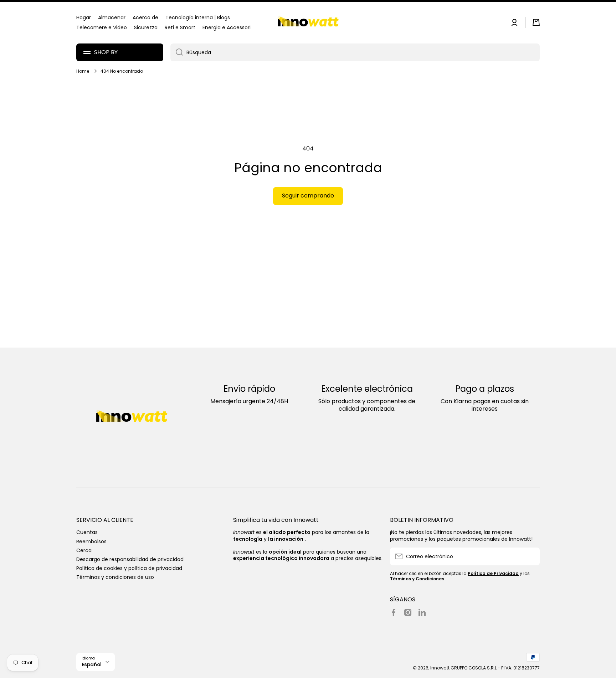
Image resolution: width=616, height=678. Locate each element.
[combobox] (355, 52)
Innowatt (440, 668)
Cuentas (87, 532)
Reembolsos (91, 541)
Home (82, 71)
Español (92, 664)
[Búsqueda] (176, 52)
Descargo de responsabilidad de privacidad (130, 559)
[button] (536, 22)
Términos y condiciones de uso (115, 577)
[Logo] (308, 23)
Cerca (84, 550)
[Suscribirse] (531, 556)
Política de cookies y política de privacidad (129, 568)
